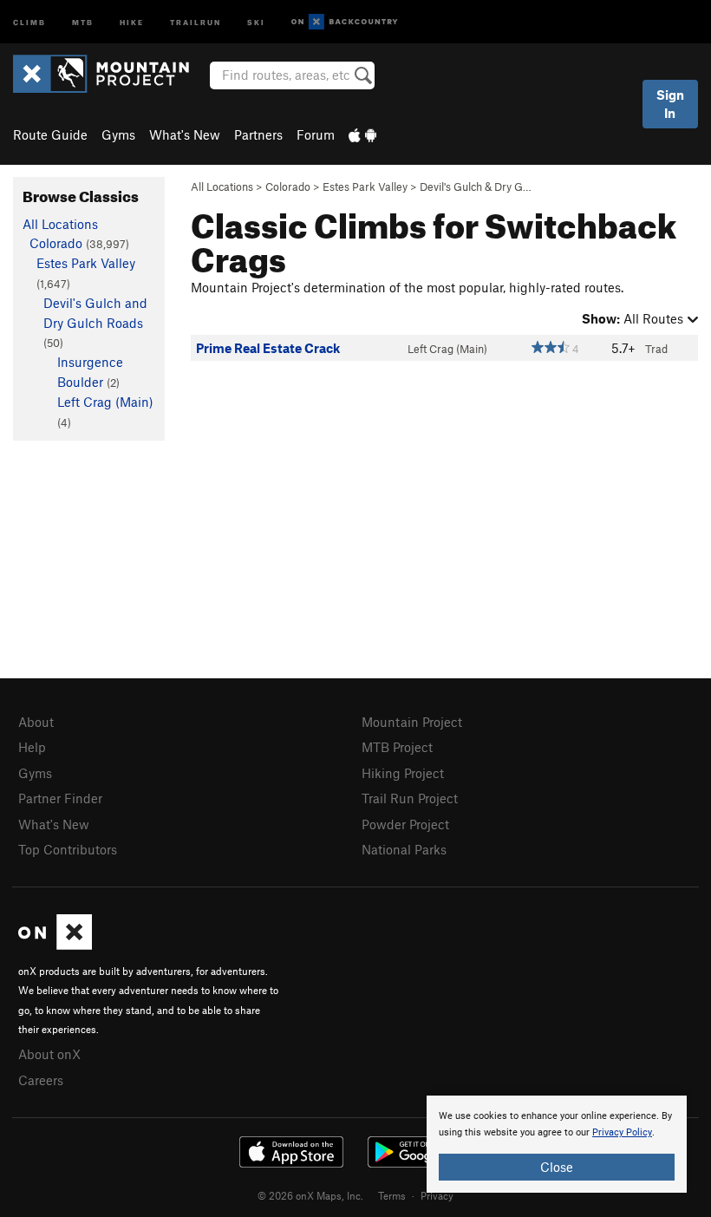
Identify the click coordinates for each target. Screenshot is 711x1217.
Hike (132, 21)
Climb (29, 21)
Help (32, 747)
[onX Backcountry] (344, 22)
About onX (49, 1054)
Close (556, 1166)
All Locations (222, 186)
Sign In (670, 104)
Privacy (437, 1195)
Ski (256, 21)
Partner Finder (60, 798)
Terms (392, 1195)
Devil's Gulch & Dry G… (476, 186)
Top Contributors (67, 849)
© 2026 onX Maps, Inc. (310, 1195)
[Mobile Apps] (362, 134)
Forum (316, 134)
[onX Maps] (55, 944)
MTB (83, 21)
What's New (184, 134)
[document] (557, 1144)
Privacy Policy (622, 1132)
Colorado (287, 186)
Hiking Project (403, 773)
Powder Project (405, 824)
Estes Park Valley (365, 186)
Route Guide (50, 134)
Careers (40, 1080)
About (36, 722)
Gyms (118, 134)
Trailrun (195, 21)
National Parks (404, 849)
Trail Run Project (410, 798)
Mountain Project (412, 722)
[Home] (109, 74)
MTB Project (397, 747)
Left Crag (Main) (447, 349)
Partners (258, 134)
